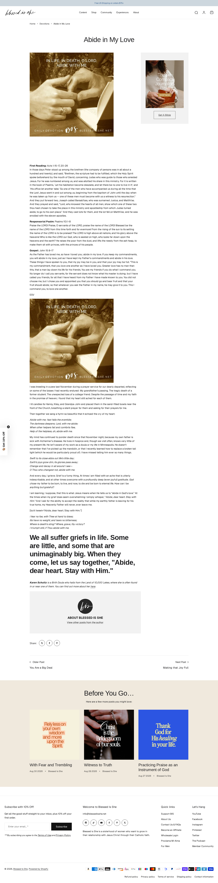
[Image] (165, 84)
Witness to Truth (98, 765)
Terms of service (166, 876)
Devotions (44, 23)
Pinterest (197, 830)
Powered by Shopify (38, 869)
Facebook (197, 819)
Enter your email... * (18, 826)
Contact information (204, 876)
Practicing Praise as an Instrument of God (158, 767)
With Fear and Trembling (51, 765)
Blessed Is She (20, 869)
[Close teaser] (8, 426)
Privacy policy (148, 876)
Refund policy (131, 876)
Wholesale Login (169, 835)
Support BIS (167, 813)
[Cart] (211, 12)
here (92, 586)
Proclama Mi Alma (170, 840)
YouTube (196, 813)
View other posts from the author (85, 622)
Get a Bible (164, 115)
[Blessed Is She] (20, 12)
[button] (3, 441)
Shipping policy (184, 876)
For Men (165, 846)
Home (32, 23)
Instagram (197, 824)
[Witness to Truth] (109, 735)
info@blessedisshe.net (94, 813)
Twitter (195, 835)
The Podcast (198, 840)
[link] (42, 643)
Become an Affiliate (171, 830)
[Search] (196, 12)
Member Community (203, 846)
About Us (166, 819)
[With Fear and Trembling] (55, 735)
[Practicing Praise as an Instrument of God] (163, 735)
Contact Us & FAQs (171, 824)
